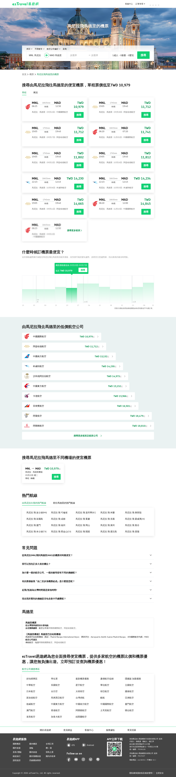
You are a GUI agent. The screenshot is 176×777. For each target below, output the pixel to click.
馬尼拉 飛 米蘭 (107, 512)
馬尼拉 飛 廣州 (107, 525)
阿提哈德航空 (69, 628)
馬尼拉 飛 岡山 (83, 525)
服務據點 (110, 730)
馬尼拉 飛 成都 (58, 518)
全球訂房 (49, 744)
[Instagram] (83, 759)
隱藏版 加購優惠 (133, 678)
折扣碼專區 (31, 678)
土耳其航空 (105, 710)
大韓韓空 (80, 691)
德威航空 (30, 704)
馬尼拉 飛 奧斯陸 (133, 512)
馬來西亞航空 (57, 697)
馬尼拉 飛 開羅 (83, 531)
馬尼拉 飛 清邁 (107, 518)
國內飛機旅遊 (35, 756)
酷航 (102, 697)
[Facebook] (69, 759)
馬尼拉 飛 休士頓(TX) (36, 531)
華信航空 (104, 685)
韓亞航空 (104, 691)
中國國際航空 (107, 704)
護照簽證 (16, 760)
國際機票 (16, 744)
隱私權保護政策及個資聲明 (140, 773)
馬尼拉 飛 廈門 (33, 525)
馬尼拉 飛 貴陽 (132, 531)
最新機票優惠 (82, 678)
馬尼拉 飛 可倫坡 (59, 512)
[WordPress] (91, 759)
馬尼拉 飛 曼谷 (132, 525)
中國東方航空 (57, 704)
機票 (31, 74)
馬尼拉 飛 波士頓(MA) (36, 512)
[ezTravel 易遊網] (25, 3)
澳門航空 (30, 710)
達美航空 (30, 716)
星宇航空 (80, 685)
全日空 (54, 691)
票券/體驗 (17, 752)
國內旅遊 (33, 752)
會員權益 (67, 730)
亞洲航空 (129, 697)
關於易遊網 (45, 730)
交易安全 (160, 773)
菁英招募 (131, 730)
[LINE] (98, 759)
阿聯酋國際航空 (55, 628)
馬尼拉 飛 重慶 (83, 518)
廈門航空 (129, 704)
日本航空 (30, 691)
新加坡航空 (31, 697)
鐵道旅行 (16, 756)
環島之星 (49, 752)
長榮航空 (55, 685)
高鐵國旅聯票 (35, 760)
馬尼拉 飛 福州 (58, 525)
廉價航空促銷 (107, 678)
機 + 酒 (49, 748)
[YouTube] (76, 759)
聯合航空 (129, 710)
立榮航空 (129, 685)
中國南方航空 (82, 704)
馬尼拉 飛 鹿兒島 (108, 531)
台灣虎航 (80, 697)
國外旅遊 (16, 748)
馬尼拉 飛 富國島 (34, 518)
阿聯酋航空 (81, 710)
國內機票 (33, 744)
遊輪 (31, 748)
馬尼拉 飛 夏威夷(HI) (135, 518)
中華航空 (30, 685)
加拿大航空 (56, 716)
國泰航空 (129, 691)
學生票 (54, 678)
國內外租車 (50, 756)
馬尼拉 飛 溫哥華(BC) (86, 512)
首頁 (24, 74)
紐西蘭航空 (81, 716)
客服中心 (129, 4)
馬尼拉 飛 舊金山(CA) (61, 531)
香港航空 (55, 710)
